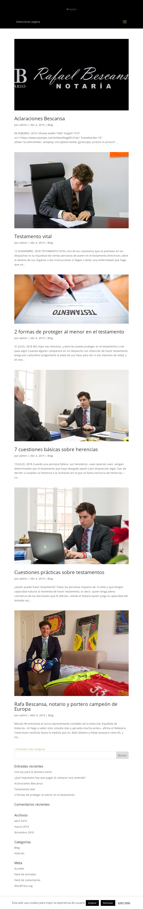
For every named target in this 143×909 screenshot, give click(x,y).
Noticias (19, 853)
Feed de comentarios (27, 880)
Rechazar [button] (108, 903)
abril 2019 (20, 821)
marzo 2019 (21, 826)
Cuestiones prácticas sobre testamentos (59, 572)
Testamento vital (33, 236)
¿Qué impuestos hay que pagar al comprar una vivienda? (49, 777)
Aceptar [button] (92, 903)
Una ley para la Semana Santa (33, 772)
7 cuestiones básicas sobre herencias (56, 449)
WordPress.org (23, 886)
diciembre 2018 (24, 832)
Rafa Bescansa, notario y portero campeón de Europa (65, 706)
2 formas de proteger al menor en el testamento (69, 331)
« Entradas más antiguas (29, 749)
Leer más (124, 903)
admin (23, 125)
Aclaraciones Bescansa (39, 118)
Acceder (19, 868)
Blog (50, 125)
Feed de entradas (25, 874)
